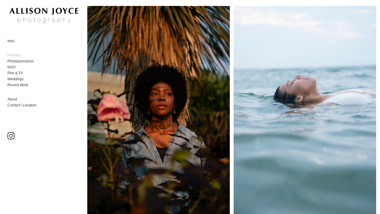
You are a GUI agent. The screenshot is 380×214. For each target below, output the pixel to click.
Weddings (15, 79)
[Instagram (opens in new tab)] (11, 135)
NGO (11, 67)
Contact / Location (22, 105)
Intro (11, 41)
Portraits (14, 55)
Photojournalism (20, 61)
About (12, 99)
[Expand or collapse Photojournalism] (38, 61)
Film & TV (15, 73)
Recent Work (17, 85)
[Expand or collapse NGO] (19, 67)
